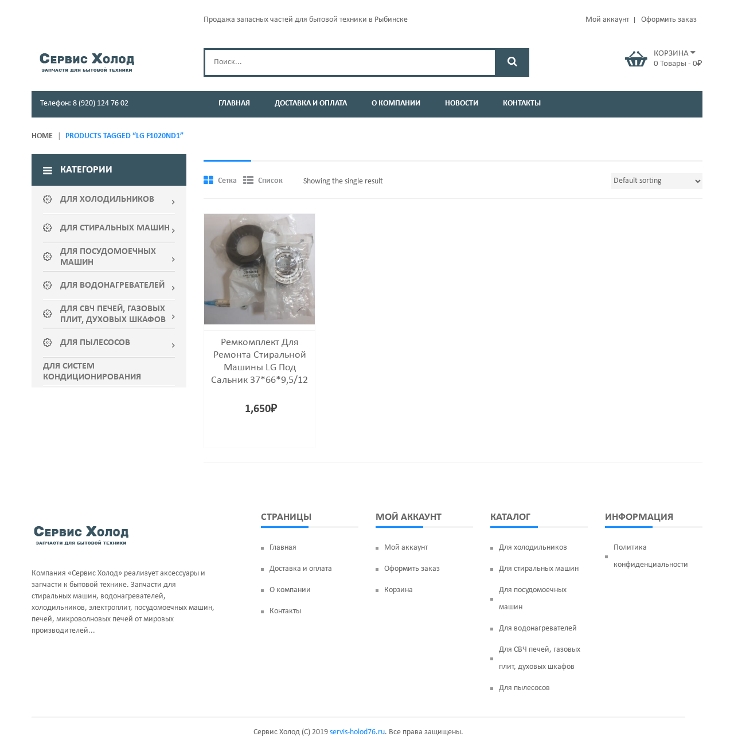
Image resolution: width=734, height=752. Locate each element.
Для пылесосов (524, 688)
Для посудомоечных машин (533, 599)
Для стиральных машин (539, 569)
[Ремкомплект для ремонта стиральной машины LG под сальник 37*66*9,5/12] (259, 269)
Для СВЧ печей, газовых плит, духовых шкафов (539, 658)
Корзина (398, 590)
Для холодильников (533, 547)
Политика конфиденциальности (651, 556)
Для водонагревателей (538, 628)
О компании (290, 590)
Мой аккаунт (607, 19)
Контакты (285, 611)
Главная (283, 547)
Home (42, 136)
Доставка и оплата (301, 569)
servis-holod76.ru (357, 732)
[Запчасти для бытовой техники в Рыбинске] (86, 61)
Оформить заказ (669, 19)
